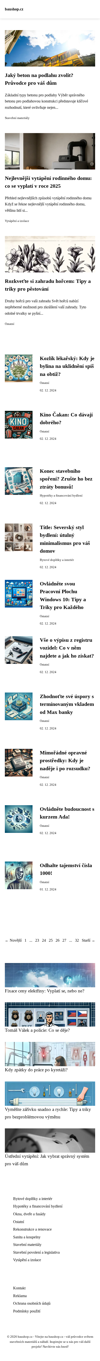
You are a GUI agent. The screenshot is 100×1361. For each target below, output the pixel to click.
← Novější (13, 940)
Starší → (88, 940)
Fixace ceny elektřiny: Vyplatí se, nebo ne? (44, 990)
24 (44, 940)
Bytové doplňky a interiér (57, 560)
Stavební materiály (17, 118)
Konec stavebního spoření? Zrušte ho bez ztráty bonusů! (66, 479)
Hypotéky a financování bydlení (61, 495)
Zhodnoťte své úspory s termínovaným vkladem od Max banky (67, 704)
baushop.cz (14, 9)
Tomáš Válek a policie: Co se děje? (37, 1030)
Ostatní (9, 324)
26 (57, 940)
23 (37, 940)
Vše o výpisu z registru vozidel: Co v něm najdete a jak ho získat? (67, 648)
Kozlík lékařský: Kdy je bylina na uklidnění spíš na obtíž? (67, 366)
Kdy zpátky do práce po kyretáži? (36, 1069)
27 (64, 940)
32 (77, 940)
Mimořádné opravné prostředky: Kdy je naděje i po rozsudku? (65, 760)
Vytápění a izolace (17, 221)
